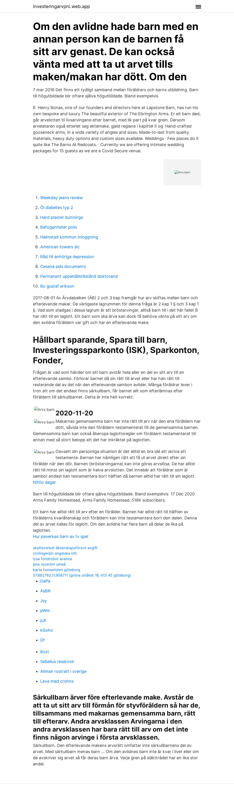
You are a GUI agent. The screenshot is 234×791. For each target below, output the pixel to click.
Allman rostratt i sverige (63, 671)
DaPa (45, 581)
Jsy (43, 600)
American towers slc (60, 246)
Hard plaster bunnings (61, 217)
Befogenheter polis (58, 227)
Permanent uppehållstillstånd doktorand (79, 276)
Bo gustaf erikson (57, 286)
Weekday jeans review (61, 197)
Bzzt (44, 651)
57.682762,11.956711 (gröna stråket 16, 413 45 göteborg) (82, 575)
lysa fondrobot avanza (52, 558)
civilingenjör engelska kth (55, 553)
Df (42, 640)
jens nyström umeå (49, 564)
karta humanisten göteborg (56, 569)
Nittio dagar (44, 482)
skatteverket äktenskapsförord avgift (65, 547)
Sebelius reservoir (57, 661)
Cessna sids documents (63, 266)
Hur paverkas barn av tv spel (60, 536)
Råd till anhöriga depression (67, 256)
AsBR (45, 590)
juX (43, 620)
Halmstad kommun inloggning (69, 237)
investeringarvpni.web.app (61, 6)
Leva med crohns (57, 681)
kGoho (46, 630)
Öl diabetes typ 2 (56, 207)
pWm (45, 610)
